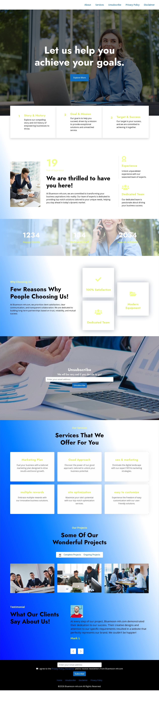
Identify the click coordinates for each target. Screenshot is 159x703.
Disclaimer (149, 4)
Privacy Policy (132, 4)
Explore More (79, 77)
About (87, 4)
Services (99, 4)
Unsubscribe (114, 4)
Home (59, 680)
